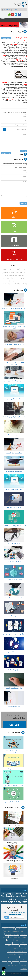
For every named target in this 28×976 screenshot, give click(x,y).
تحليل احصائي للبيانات (14, 281)
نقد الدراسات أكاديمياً (14, 543)
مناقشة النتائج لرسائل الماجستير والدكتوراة (14, 417)
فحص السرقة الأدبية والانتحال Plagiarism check (14, 526)
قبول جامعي (23, 959)
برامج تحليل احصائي (13, 275)
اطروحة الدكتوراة (7, 931)
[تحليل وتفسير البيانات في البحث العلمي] (13, 851)
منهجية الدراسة (16, 959)
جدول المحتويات (23, 962)
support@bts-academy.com (17, 9)
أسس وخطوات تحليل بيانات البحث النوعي (14, 751)
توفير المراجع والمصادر (14, 706)
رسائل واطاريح (12, 928)
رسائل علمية (19, 928)
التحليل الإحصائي (12, 269)
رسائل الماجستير (5, 928)
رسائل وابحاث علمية (12, 954)
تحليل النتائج (5, 269)
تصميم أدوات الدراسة (14, 435)
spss (18, 269)
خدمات (6, 275)
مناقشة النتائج (17, 965)
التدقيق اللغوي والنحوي (14, 507)
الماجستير (24, 928)
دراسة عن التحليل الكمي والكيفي (14, 785)
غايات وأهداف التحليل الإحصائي (14, 802)
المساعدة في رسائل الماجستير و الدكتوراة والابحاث (17, 951)
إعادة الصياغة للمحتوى (14, 652)
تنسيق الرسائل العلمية (14, 670)
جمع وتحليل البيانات (21, 278)
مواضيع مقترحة (15, 962)
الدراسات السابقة (23, 948)
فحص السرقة (10, 965)
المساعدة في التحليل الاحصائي (8, 272)
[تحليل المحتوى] (13, 869)
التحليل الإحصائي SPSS (14, 561)
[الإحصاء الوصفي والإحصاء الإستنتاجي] (13, 833)
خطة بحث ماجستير (23, 940)
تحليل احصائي (21, 275)
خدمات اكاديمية (23, 957)
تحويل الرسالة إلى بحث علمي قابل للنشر (14, 634)
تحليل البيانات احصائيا (6, 278)
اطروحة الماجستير (15, 931)
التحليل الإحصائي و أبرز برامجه (14, 769)
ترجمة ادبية (5, 962)
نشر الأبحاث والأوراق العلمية (14, 399)
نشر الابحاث (16, 957)
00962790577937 (7, 9)
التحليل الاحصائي (6, 283)
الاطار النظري (7, 945)
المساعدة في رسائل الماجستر (14, 453)
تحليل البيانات (23, 269)
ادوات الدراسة (9, 957)
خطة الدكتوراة (9, 942)
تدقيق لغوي (16, 934)
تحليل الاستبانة (22, 281)
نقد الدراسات (23, 965)
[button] (14, 724)
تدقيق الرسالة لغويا (8, 934)
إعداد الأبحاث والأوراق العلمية (14, 489)
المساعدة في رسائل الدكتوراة (14, 471)
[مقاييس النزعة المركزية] (13, 817)
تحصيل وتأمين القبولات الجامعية (14, 597)
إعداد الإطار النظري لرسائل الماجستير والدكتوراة (14, 363)
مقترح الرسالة (16, 942)
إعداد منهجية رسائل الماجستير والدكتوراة (14, 380)
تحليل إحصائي (23, 283)
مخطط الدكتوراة (15, 945)
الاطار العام (16, 948)
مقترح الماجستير (10, 940)
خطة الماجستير (5, 937)
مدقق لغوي (24, 937)
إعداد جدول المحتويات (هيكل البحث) (14, 344)
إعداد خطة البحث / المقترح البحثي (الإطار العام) (14, 327)
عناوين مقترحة (9, 959)
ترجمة (10, 962)
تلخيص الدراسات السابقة (14, 616)
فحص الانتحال (23, 968)
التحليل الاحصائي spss (15, 283)
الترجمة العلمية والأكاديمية (14, 579)
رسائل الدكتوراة (23, 931)
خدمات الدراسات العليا (22, 954)
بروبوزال (16, 940)
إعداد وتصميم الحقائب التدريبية (14, 688)
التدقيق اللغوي (23, 934)
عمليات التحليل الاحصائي (20, 272)
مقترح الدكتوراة (23, 942)
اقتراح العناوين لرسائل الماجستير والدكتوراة (14, 308)
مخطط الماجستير (23, 945)
